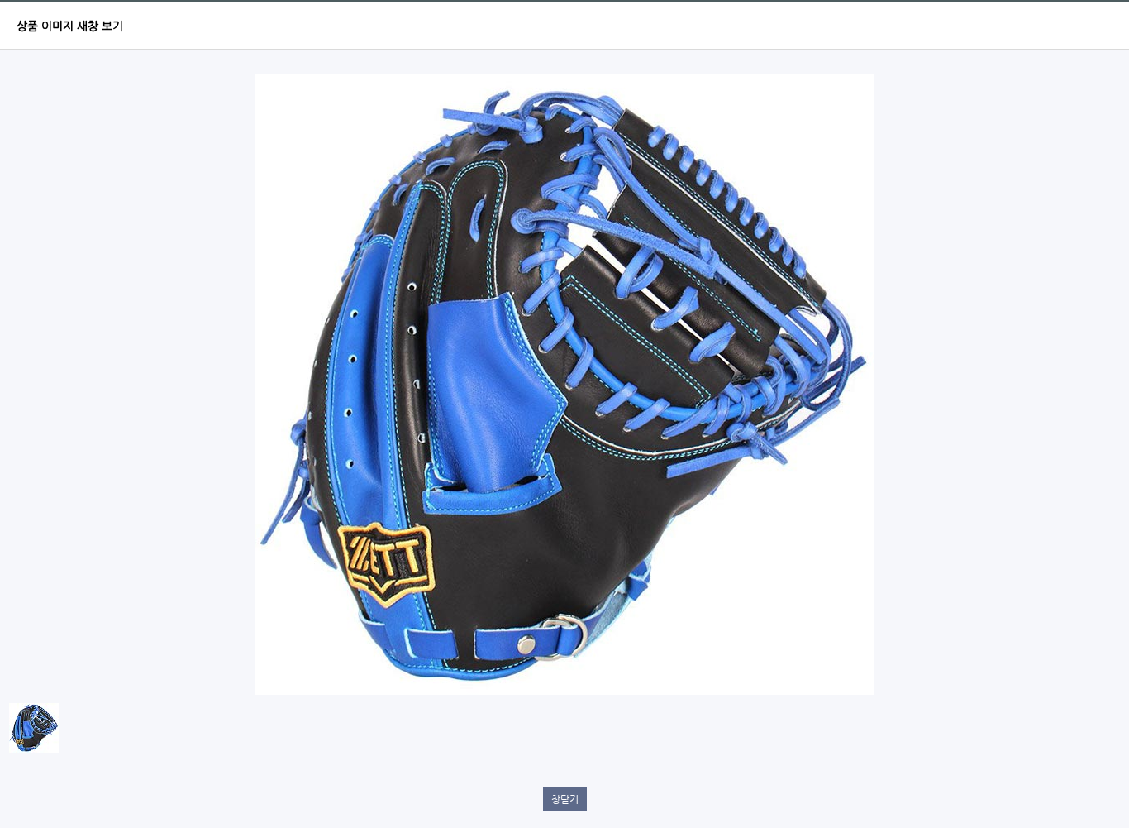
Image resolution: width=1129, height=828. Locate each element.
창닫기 (565, 799)
